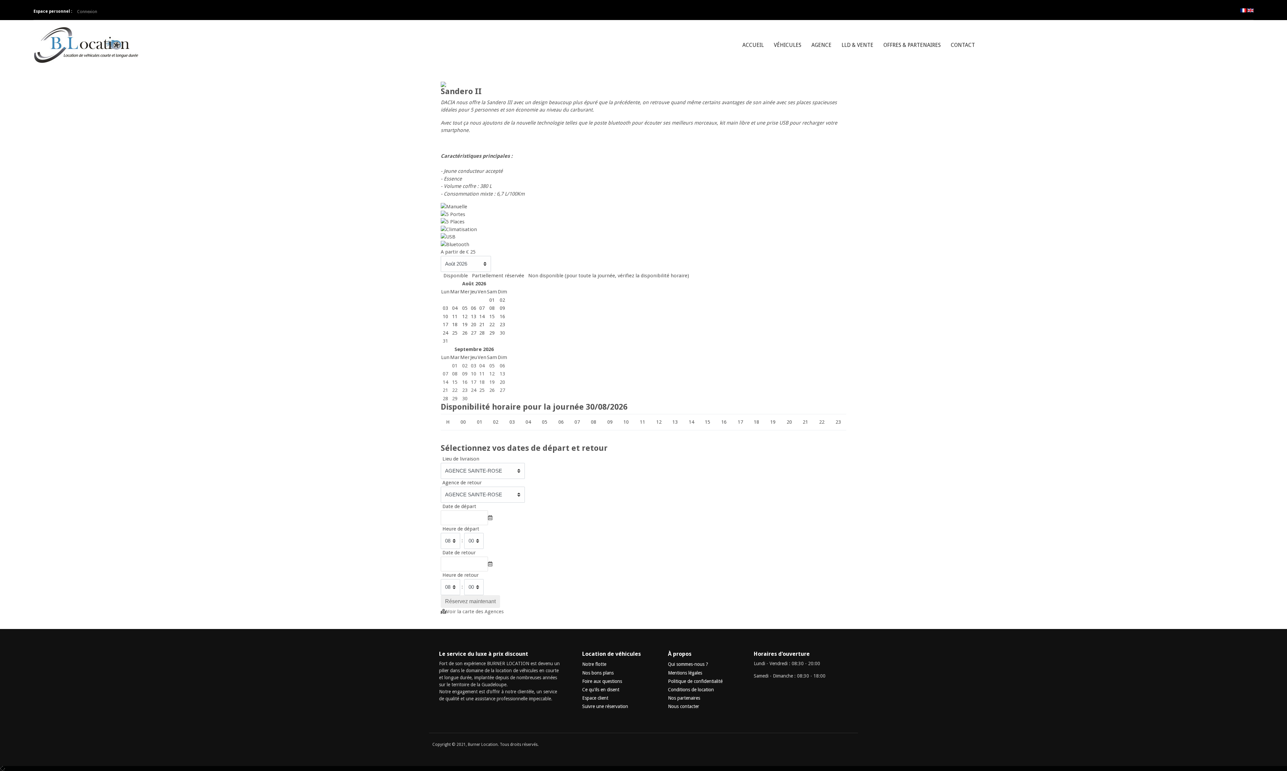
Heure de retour (460, 575)
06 (502, 366)
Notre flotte (594, 664)
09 (465, 374)
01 (454, 366)
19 (492, 382)
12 (492, 374)
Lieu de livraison (460, 459)
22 (454, 390)
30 (502, 333)
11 (482, 374)
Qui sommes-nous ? (688, 664)
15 (454, 382)
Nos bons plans (598, 673)
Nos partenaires (684, 698)
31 (445, 341)
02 (465, 366)
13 (502, 374)
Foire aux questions (602, 681)
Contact (963, 45)
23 (465, 390)
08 (454, 374)
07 (445, 374)
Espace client (595, 698)
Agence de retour (462, 483)
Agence (821, 45)
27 (502, 390)
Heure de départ (460, 529)
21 (445, 390)
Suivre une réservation (605, 706)
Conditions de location (691, 689)
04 (482, 366)
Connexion (87, 11)
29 (454, 399)
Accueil (753, 45)
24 (473, 390)
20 (502, 382)
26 (492, 390)
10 (473, 374)
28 (445, 399)
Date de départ (459, 506)
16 (465, 382)
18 (482, 382)
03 (473, 366)
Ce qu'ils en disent (600, 689)
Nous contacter (683, 706)
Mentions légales (685, 673)
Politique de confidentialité (695, 681)
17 (473, 382)
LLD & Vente (857, 45)
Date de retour (459, 553)
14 (445, 382)
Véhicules (787, 45)
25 (482, 390)
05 (492, 366)
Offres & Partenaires (912, 45)
